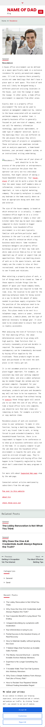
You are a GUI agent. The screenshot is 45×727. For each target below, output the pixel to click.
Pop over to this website (13, 491)
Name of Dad (22, 10)
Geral (8, 582)
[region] (22, 707)
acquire (8, 400)
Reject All (22, 722)
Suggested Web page (29, 473)
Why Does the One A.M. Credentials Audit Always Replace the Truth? (22, 544)
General (5, 59)
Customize (22, 716)
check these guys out (11, 503)
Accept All (22, 710)
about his (6, 497)
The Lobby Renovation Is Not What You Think (22, 527)
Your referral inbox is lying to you (19, 630)
